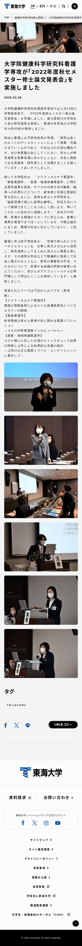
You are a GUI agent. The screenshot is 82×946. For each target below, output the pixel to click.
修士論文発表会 (17, 705)
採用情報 (39, 886)
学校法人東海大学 (39, 896)
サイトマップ (39, 840)
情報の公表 (39, 877)
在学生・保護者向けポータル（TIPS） (39, 914)
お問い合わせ (57, 797)
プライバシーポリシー (39, 858)
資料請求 (17, 797)
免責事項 (39, 868)
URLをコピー (63, 724)
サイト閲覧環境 (39, 849)
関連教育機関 (39, 905)
